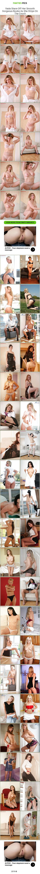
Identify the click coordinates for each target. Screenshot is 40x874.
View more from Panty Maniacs (20, 222)
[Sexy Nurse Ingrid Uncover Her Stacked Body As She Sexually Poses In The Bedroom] (10, 386)
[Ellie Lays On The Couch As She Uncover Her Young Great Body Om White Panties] (10, 445)
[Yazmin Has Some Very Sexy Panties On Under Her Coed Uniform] (10, 415)
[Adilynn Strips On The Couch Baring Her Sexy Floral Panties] (10, 620)
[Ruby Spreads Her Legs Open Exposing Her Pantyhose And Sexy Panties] (10, 650)
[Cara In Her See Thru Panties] (10, 269)
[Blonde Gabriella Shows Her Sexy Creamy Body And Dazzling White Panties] (10, 708)
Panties (20, 3)
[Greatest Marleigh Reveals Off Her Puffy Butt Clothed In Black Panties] (10, 532)
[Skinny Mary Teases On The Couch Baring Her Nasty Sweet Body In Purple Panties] (10, 357)
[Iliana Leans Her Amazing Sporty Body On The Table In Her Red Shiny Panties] (10, 737)
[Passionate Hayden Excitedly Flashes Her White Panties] (10, 796)
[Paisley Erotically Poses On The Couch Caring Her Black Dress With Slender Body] (10, 825)
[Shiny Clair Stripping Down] (10, 767)
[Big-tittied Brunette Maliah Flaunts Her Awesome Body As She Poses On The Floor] (10, 503)
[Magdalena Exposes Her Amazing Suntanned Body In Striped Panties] (10, 298)
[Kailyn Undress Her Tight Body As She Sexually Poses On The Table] (10, 562)
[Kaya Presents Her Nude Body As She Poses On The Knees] (10, 679)
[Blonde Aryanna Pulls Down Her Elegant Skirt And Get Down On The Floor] (10, 591)
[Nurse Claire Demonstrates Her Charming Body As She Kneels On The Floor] (10, 328)
